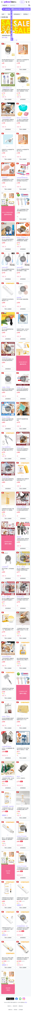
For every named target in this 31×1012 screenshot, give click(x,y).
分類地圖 (21, 1009)
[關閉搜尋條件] (8, 5)
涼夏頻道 (11, 24)
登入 (22, 2)
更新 (26, 1002)
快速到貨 (11, 18)
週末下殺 (11, 30)
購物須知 (21, 1006)
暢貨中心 (11, 15)
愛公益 (11, 36)
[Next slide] (14, 49)
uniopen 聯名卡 (18, 9)
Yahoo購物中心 (10, 2)
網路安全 (10, 1009)
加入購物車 (23, 69)
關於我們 (15, 1006)
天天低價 (11, 21)
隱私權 (15, 1009)
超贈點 (28, 9)
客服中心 (9, 1006)
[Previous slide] (2, 49)
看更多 (11, 39)
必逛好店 (11, 27)
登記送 (11, 12)
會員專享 (11, 33)
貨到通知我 (8, 69)
